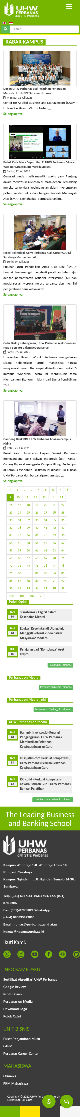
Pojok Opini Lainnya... (60, 665)
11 (26, 497)
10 (18, 497)
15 (61, 497)
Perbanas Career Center (21, 1054)
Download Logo (15, 1009)
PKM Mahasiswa (15, 1084)
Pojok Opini (12, 1016)
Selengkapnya (12, 114)
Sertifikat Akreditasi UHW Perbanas (30, 980)
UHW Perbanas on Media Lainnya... (53, 799)
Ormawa (9, 1076)
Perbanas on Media (18, 1002)
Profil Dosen (12, 994)
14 (52, 497)
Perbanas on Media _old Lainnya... (53, 709)
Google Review (14, 987)
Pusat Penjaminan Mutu (21, 1039)
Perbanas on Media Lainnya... (56, 687)
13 (44, 497)
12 (35, 497)
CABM (7, 1046)
